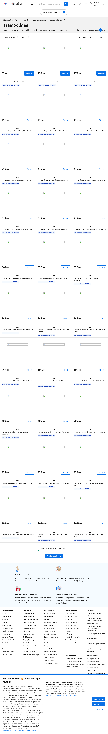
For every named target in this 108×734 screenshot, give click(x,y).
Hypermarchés (70, 613)
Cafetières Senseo (8, 652)
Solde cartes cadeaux (51, 663)
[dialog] (54, 704)
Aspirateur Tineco (8, 637)
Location (47, 640)
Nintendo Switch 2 (8, 640)
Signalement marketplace (95, 649)
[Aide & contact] (74, 4)
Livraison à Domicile (50, 622)
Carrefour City (70, 619)
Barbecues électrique (9, 649)
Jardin (26, 20)
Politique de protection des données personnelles (74, 665)
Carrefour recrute (50, 652)
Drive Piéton (48, 625)
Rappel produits (92, 670)
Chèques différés (7, 616)
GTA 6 (3, 646)
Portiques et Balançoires (97, 30)
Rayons (17, 20)
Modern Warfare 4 (8, 625)
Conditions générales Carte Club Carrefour (96, 635)
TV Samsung (6, 634)
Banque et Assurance (51, 637)
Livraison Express (49, 628)
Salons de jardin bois (29, 625)
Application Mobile (50, 613)
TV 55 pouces (27, 637)
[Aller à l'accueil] (6, 4)
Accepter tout (98, 699)
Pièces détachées (92, 667)
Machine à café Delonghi (31, 654)
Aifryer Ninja (27, 631)
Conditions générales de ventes (95, 614)
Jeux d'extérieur (56, 20)
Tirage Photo (48, 649)
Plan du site (90, 652)
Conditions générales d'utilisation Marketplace (95, 619)
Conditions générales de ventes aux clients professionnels (95, 628)
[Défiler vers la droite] (100, 30)
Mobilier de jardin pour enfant (36, 30)
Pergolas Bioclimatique (30, 619)
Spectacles (47, 643)
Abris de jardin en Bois (30, 646)
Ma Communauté (50, 654)
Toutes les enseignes (72, 640)
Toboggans (53, 30)
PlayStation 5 (6, 643)
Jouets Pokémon (28, 643)
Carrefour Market (71, 616)
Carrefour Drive (49, 619)
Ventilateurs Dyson (8, 631)
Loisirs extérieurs (39, 20)
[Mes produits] (80, 4)
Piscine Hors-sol (28, 634)
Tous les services (49, 660)
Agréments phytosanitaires (96, 664)
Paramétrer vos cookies (73, 661)
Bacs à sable (18, 30)
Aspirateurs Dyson (29, 652)
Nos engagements (93, 658)
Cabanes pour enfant (66, 30)
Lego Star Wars (28, 649)
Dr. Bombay (5, 619)
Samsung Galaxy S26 (8, 654)
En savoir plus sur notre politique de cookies (19, 730)
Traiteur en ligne (49, 631)
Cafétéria (68, 634)
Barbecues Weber (29, 616)
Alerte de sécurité (93, 661)
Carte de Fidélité (49, 616)
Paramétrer (98, 709)
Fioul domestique (50, 634)
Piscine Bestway (28, 640)
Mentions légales (92, 623)
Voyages (47, 646)
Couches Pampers (29, 628)
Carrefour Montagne (72, 628)
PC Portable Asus (7, 628)
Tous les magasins (71, 643)
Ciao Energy (6, 622)
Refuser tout (99, 704)
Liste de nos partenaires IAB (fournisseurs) (62, 696)
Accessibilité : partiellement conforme (96, 645)
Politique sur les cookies (73, 658)
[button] (32, 4)
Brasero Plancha (28, 613)
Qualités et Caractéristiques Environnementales (96, 674)
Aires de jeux (81, 30)
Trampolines (8, 30)
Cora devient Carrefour (73, 637)
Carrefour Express (71, 622)
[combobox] (52, 4)
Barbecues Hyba (28, 622)
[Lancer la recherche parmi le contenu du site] (66, 4)
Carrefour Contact (71, 625)
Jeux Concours (49, 657)
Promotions (23, 37)
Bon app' (68, 631)
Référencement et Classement (93, 640)
